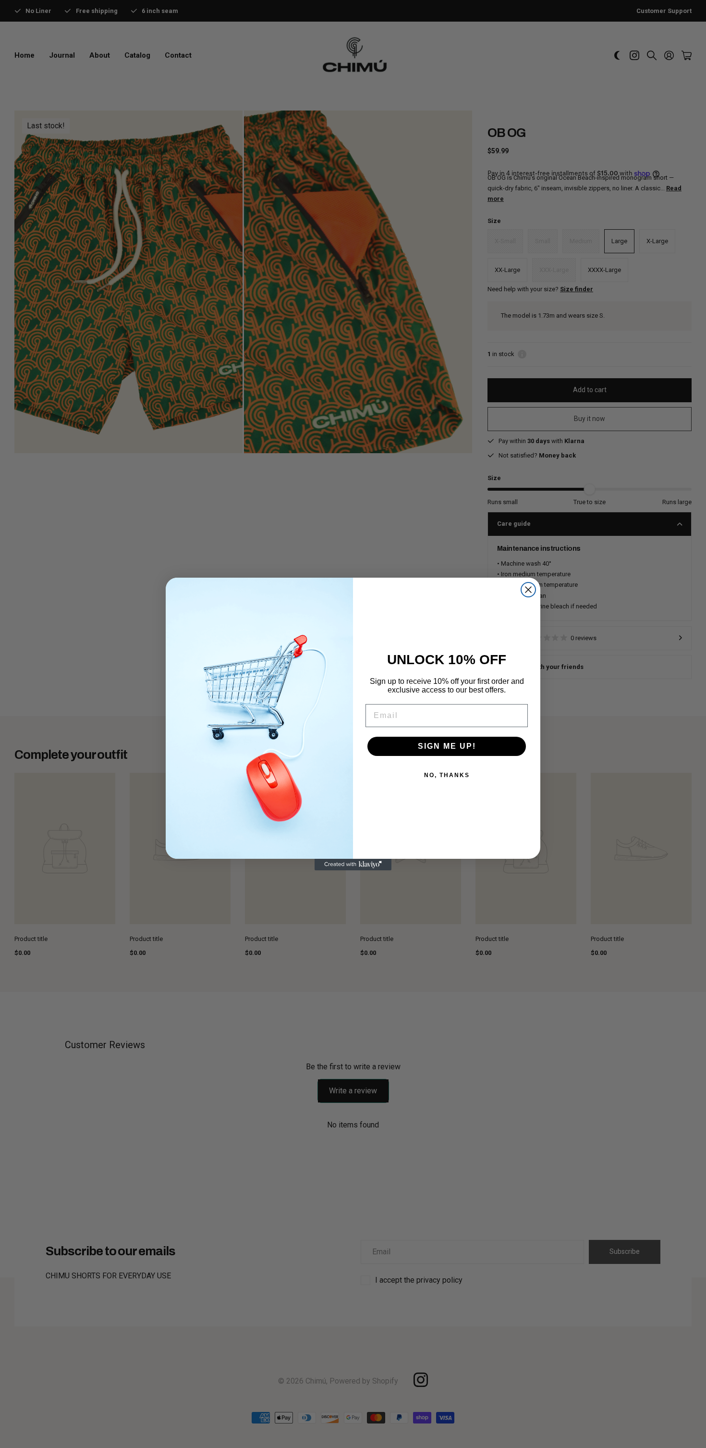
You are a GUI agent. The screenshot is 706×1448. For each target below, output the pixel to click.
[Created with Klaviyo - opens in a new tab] (353, 864)
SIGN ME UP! (447, 746)
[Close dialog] (528, 589)
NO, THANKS (447, 775)
